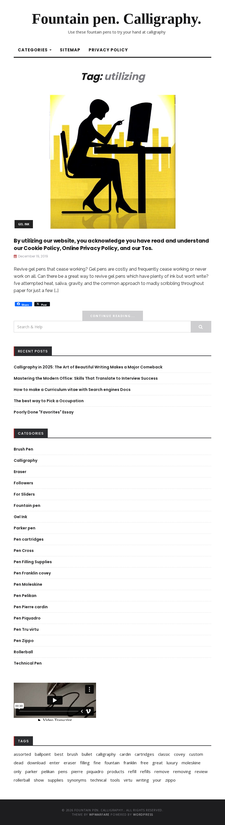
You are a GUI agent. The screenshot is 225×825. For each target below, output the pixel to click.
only (17, 771)
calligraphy (106, 754)
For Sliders (24, 494)
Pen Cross (24, 550)
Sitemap (70, 50)
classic (164, 754)
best (59, 754)
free (144, 762)
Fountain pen (27, 505)
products (115, 771)
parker (31, 771)
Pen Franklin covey (32, 573)
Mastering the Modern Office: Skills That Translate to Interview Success (86, 378)
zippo (170, 780)
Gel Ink (23, 224)
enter (54, 762)
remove (161, 771)
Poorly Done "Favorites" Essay (44, 412)
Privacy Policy (108, 50)
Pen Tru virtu (26, 629)
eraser (70, 762)
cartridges (144, 754)
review (201, 771)
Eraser (20, 471)
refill (132, 771)
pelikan (47, 771)
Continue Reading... (112, 316)
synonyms (76, 780)
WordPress (143, 814)
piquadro (95, 771)
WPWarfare (99, 814)
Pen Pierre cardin (31, 607)
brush (72, 754)
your (157, 780)
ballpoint (43, 754)
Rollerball (23, 652)
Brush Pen (23, 449)
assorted (22, 754)
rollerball (22, 780)
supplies (55, 780)
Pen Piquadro (27, 618)
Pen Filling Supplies (33, 562)
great (157, 762)
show (39, 780)
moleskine (191, 762)
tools (115, 780)
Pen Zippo (24, 640)
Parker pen (24, 528)
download (36, 762)
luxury (172, 762)
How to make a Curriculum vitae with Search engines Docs (72, 389)
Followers (23, 483)
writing (142, 780)
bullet (87, 754)
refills (145, 771)
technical (98, 780)
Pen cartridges (29, 539)
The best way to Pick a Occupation (49, 401)
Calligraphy (25, 460)
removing (182, 771)
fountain (112, 762)
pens (63, 771)
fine (97, 762)
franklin (130, 762)
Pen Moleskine (28, 584)
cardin (125, 754)
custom (196, 754)
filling (85, 762)
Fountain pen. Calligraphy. (116, 18)
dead (18, 762)
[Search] (201, 327)
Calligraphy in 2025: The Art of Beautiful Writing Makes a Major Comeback (88, 367)
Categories (33, 50)
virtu (128, 780)
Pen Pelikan (25, 595)
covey (179, 754)
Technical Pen (28, 663)
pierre (77, 771)
